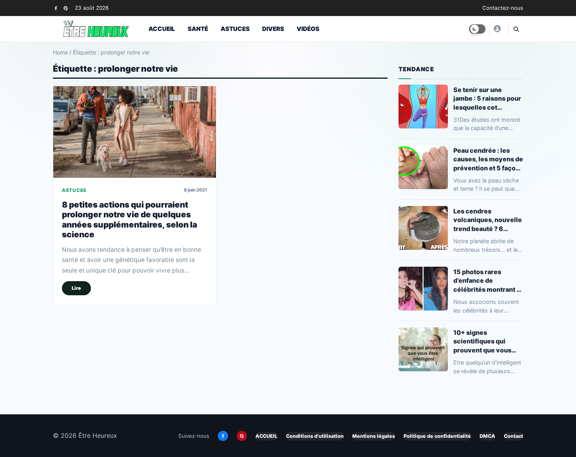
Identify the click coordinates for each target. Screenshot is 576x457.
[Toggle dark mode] (477, 29)
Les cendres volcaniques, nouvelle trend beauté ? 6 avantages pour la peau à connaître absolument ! (487, 220)
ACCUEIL (266, 436)
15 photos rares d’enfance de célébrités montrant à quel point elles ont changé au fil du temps (487, 280)
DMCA (487, 436)
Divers (273, 29)
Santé (198, 29)
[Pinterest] (66, 8)
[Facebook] (56, 8)
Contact (513, 436)
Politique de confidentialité (437, 436)
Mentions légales (373, 436)
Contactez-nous (502, 8)
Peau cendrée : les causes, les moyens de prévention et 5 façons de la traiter (488, 159)
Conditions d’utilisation (315, 436)
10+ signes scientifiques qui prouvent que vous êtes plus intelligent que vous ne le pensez (487, 341)
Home (60, 52)
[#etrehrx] (496, 29)
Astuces (235, 29)
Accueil (162, 29)
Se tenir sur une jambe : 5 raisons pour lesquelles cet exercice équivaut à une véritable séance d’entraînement (487, 98)
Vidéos (308, 29)
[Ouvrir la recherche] (515, 29)
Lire (76, 288)
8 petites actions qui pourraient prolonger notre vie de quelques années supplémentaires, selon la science (129, 219)
